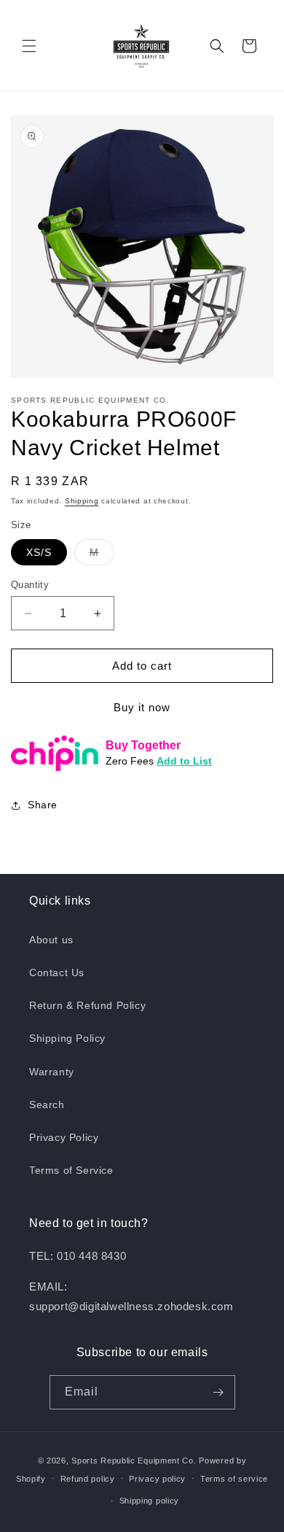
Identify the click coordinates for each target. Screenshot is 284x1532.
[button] (29, 46)
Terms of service (234, 1478)
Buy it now (142, 707)
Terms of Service (71, 1170)
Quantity (30, 584)
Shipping (82, 501)
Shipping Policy (67, 1038)
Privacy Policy (63, 1137)
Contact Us (56, 972)
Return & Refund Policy (87, 1005)
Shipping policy (149, 1500)
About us (51, 939)
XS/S (39, 552)
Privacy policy (157, 1478)
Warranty (51, 1072)
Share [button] (43, 805)
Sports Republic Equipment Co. (133, 1460)
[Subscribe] (218, 1392)
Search (47, 1104)
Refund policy (87, 1478)
